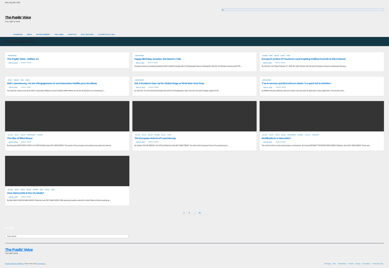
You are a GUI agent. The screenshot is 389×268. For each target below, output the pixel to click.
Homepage (18, 34)
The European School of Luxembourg (155, 138)
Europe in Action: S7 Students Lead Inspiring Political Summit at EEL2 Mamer (304, 59)
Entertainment (43, 34)
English (23, 134)
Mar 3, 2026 (267, 62)
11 (200, 213)
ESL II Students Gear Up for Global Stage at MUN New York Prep (169, 83)
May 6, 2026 (140, 62)
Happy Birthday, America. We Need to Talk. (157, 59)
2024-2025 (10, 134)
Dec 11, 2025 (140, 87)
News (29, 34)
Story (288, 55)
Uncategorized (12, 55)
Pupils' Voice (26, 62)
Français (16, 80)
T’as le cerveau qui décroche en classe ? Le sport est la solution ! (296, 83)
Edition (277, 134)
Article (10, 80)
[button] (382, 34)
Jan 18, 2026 (13, 87)
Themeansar (41, 263)
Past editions (87, 34)
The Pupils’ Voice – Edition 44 (23, 59)
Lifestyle (72, 34)
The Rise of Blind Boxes (20, 138)
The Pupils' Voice (18, 17)
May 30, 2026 (13, 62)
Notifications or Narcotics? (276, 138)
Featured (59, 34)
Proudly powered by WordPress (14, 263)
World (53, 189)
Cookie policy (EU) (106, 34)
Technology (315, 134)
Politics (276, 55)
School (283, 55)
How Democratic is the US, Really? (26, 193)
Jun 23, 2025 (13, 142)
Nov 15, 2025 (267, 87)
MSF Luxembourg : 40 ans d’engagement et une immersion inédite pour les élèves (52, 83)
